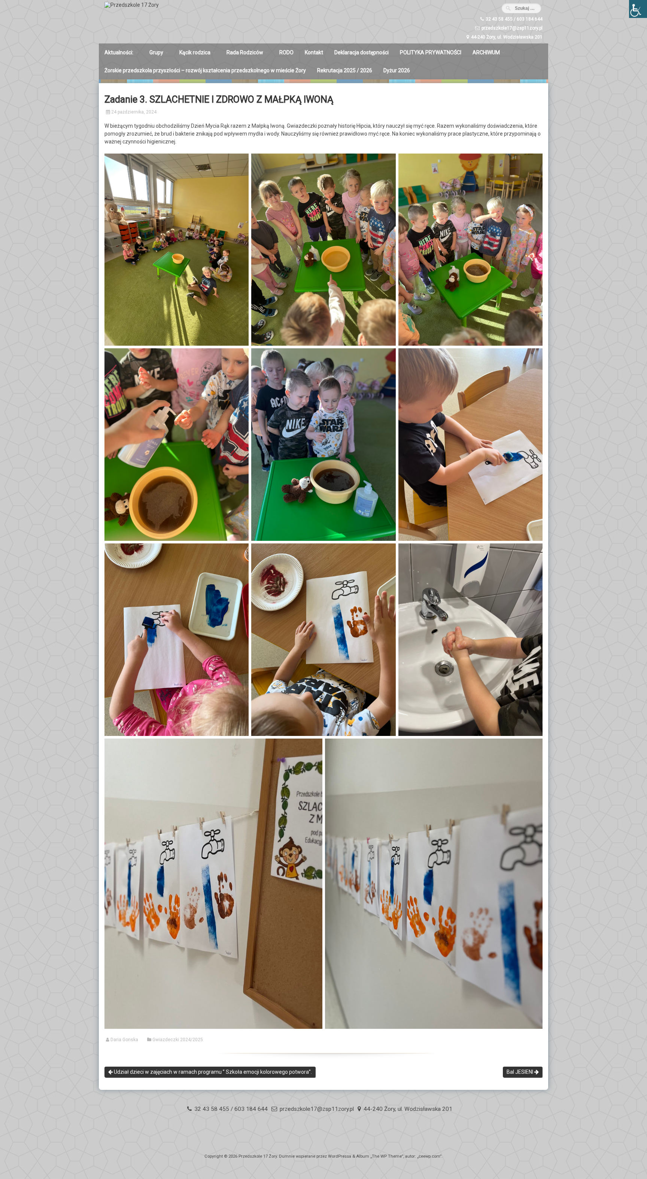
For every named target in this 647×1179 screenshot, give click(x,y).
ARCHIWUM (486, 52)
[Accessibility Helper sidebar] (638, 9)
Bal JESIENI (520, 1072)
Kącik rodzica (194, 52)
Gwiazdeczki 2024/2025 (177, 1039)
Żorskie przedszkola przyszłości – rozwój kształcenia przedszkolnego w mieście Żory (205, 70)
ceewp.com (429, 1156)
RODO (286, 52)
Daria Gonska (124, 1039)
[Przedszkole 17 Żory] (131, 5)
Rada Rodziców (245, 52)
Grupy (156, 52)
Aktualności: (118, 52)
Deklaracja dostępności (361, 52)
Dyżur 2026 (396, 70)
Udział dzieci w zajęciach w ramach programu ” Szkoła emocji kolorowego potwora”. (212, 1072)
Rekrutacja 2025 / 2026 (344, 70)
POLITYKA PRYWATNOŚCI (430, 52)
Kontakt (314, 52)
